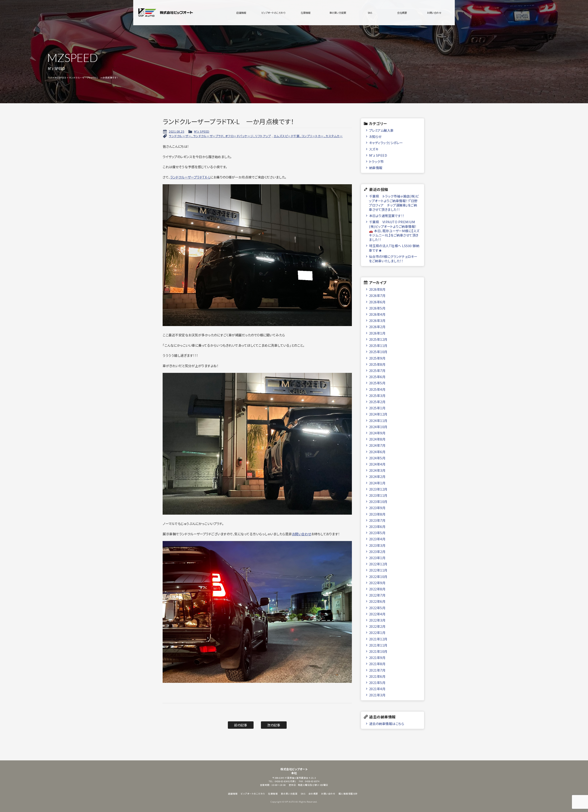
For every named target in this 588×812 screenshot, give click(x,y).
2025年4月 (377, 389)
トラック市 (376, 161)
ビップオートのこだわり (273, 12)
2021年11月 (378, 645)
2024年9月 (377, 433)
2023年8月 (377, 514)
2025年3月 (377, 395)
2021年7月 (377, 670)
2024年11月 (378, 420)
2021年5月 (377, 682)
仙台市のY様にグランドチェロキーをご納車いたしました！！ (393, 258)
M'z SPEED (201, 131)
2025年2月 (377, 401)
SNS (370, 12)
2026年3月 (377, 320)
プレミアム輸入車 (381, 130)
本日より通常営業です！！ (386, 215)
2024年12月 (378, 414)
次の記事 (273, 725)
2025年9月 (377, 358)
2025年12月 (378, 339)
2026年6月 (377, 302)
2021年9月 (377, 657)
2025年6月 (377, 376)
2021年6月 (377, 676)
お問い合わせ (434, 12)
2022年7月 (377, 595)
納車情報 (375, 167)
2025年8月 (377, 364)
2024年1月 (377, 483)
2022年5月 (377, 608)
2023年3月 (377, 545)
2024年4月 (377, 464)
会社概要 (402, 12)
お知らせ (375, 136)
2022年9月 (377, 582)
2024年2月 (377, 476)
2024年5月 (377, 458)
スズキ (374, 149)
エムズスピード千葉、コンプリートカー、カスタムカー (308, 136)
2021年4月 (377, 688)
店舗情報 (241, 12)
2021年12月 (378, 639)
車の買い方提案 (337, 12)
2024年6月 (377, 451)
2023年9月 (377, 507)
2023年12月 (378, 489)
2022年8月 (377, 589)
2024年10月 (378, 426)
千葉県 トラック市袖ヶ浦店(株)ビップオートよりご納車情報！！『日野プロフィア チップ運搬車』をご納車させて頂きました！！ (394, 203)
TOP (50, 77)
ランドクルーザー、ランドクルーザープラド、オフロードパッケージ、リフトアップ (220, 136)
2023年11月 (378, 495)
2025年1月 (377, 408)
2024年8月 (377, 439)
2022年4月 (377, 614)
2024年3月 (377, 470)
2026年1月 (377, 333)
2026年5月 (377, 308)
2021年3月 (377, 695)
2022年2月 (377, 626)
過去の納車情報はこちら (386, 723)
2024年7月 (377, 445)
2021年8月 (377, 663)
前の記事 (240, 725)
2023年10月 (378, 501)
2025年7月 (377, 370)
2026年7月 (377, 295)
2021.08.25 (176, 131)
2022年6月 (377, 601)
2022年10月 (378, 576)
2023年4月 (377, 539)
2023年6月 (377, 526)
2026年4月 (377, 314)
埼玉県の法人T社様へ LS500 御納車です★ (394, 247)
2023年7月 (377, 520)
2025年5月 (377, 383)
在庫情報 (305, 12)
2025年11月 (378, 345)
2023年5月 (377, 532)
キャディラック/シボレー (386, 142)
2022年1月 (377, 632)
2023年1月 (377, 557)
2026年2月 (377, 326)
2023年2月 (377, 551)
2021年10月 (378, 651)
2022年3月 (377, 620)
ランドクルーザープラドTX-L (190, 177)
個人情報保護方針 (348, 793)
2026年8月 (377, 289)
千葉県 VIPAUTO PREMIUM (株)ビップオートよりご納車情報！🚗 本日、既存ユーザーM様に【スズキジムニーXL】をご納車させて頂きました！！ (394, 231)
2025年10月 (378, 351)
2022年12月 (378, 564)
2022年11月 (378, 570)
